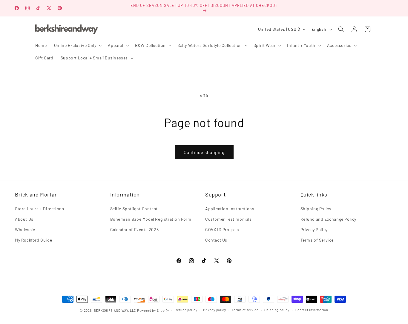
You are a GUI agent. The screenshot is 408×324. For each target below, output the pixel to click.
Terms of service (245, 310)
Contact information (311, 310)
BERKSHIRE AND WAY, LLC (115, 310)
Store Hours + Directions (39, 208)
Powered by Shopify (153, 310)
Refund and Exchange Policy (328, 219)
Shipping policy (276, 310)
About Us (24, 219)
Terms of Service (317, 239)
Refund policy (186, 310)
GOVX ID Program (222, 229)
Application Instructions (229, 208)
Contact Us (216, 239)
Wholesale (25, 229)
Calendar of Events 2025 (134, 229)
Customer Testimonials (228, 219)
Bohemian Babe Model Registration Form (150, 219)
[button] (77, 45)
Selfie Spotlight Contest (134, 208)
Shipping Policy (315, 208)
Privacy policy (214, 310)
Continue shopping (204, 152)
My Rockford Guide (33, 239)
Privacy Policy (314, 229)
